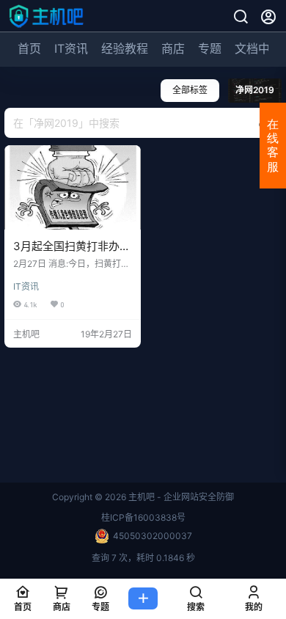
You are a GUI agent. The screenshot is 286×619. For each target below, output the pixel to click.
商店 (173, 48)
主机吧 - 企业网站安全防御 (180, 496)
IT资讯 (71, 48)
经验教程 (124, 48)
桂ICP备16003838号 (143, 517)
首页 (29, 48)
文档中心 (258, 48)
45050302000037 (152, 535)
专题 (209, 48)
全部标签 (190, 89)
